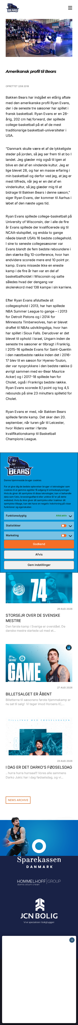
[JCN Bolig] (39, 898)
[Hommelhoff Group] (39, 881)
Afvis (39, 554)
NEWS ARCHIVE (18, 800)
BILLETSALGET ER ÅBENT (29, 694)
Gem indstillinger (39, 565)
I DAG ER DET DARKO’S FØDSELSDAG (39, 767)
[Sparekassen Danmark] (39, 842)
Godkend (39, 544)
